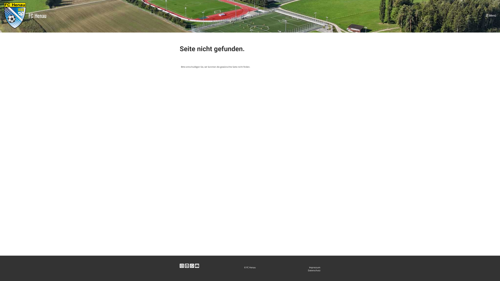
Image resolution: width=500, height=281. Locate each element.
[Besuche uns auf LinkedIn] (187, 266)
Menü (492, 15)
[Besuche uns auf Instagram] (182, 266)
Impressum (314, 267)
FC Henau (37, 15)
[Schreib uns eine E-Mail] (197, 266)
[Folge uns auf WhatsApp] (192, 266)
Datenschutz (314, 270)
